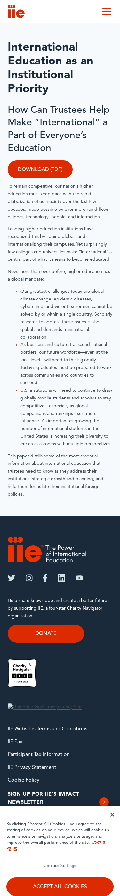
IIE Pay (15, 741)
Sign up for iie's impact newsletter (43, 798)
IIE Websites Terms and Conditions (47, 729)
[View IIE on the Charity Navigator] (22, 672)
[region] (60, 851)
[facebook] (45, 578)
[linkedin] (61, 578)
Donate (46, 633)
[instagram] (29, 578)
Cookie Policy (23, 780)
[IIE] (47, 550)
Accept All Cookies (60, 887)
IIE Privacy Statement (32, 767)
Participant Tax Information (39, 754)
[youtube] (79, 578)
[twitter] (11, 578)
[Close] (112, 815)
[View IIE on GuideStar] (45, 707)
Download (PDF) (40, 169)
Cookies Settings (60, 866)
